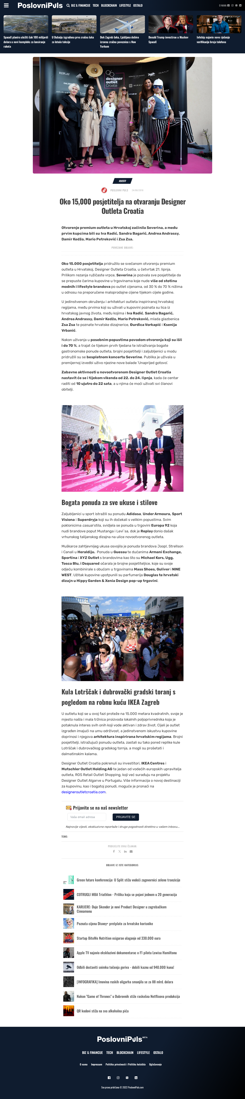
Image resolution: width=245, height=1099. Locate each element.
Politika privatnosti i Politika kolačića (126, 1064)
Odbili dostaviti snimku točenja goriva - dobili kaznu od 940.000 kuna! (125, 967)
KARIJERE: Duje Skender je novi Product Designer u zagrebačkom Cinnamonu (121, 909)
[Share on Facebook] (114, 852)
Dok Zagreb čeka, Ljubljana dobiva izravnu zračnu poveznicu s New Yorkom (119, 42)
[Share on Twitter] (119, 852)
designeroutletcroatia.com (84, 792)
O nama (223, 5)
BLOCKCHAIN (109, 5)
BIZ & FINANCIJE (80, 5)
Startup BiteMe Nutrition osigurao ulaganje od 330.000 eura (119, 938)
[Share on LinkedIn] (125, 852)
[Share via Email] (131, 852)
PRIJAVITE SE (125, 817)
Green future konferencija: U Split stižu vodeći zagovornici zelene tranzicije (128, 880)
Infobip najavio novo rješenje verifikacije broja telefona (213, 39)
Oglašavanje (155, 1064)
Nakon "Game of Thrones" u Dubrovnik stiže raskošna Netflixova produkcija (128, 996)
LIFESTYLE (125, 5)
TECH (96, 5)
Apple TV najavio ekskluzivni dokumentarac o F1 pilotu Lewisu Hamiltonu (127, 952)
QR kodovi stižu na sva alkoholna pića (103, 1010)
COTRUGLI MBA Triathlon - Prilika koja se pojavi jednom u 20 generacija (127, 894)
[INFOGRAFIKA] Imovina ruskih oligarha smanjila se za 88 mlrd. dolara (125, 981)
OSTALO (138, 5)
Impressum (96, 1064)
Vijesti (122, 181)
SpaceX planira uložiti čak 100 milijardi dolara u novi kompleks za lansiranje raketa (26, 42)
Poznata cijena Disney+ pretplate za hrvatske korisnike (115, 923)
